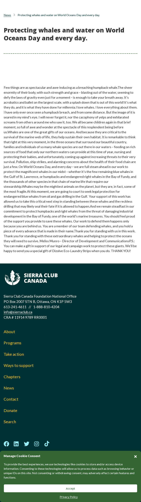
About (9, 331)
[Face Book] (6, 444)
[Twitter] (26, 443)
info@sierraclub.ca (18, 312)
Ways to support (19, 365)
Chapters (12, 376)
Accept (70, 488)
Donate (10, 410)
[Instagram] (36, 443)
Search (10, 421)
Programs (12, 342)
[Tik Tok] (47, 444)
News (7, 15)
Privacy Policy (69, 497)
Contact (11, 399)
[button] (135, 456)
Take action (14, 354)
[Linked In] (16, 443)
